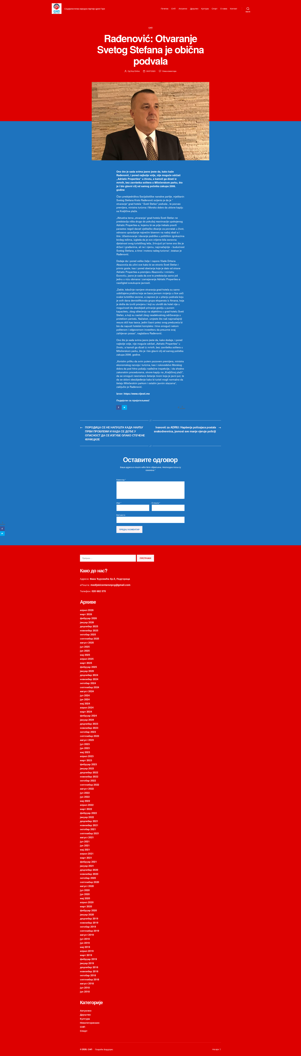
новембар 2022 (89, 776)
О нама (223, 8)
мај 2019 (85, 947)
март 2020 (86, 906)
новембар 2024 (89, 679)
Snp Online (135, 71)
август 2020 (87, 886)
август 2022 (87, 788)
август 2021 (87, 837)
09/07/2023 (150, 71)
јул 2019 (85, 938)
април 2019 (86, 951)
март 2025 (86, 663)
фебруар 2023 (88, 764)
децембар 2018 (89, 967)
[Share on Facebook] (118, 407)
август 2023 (87, 740)
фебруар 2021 (88, 861)
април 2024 (86, 707)
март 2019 (86, 955)
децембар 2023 (89, 723)
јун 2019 (85, 942)
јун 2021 (85, 845)
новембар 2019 (89, 922)
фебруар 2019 (88, 959)
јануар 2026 (87, 622)
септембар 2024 (89, 687)
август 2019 (87, 934)
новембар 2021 (89, 825)
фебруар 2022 (88, 813)
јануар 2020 (87, 914)
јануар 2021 (87, 865)
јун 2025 (85, 650)
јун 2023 (85, 748)
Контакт (233, 8)
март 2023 (86, 760)
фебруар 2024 (88, 715)
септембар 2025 (89, 638)
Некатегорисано (89, 1022)
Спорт (214, 8)
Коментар (121, 480)
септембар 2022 (89, 784)
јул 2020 (85, 890)
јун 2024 (85, 699)
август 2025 (87, 642)
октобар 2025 (88, 634)
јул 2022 (85, 792)
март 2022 (86, 809)
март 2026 (86, 614)
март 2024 (86, 711)
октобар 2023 (88, 731)
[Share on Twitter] (124, 407)
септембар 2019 (89, 930)
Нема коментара (169, 71)
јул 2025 (85, 646)
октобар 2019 (88, 926)
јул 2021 (85, 841)
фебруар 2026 (88, 618)
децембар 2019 (89, 918)
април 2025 (86, 658)
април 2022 (86, 805)
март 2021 (86, 857)
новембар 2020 (89, 874)
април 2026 (86, 610)
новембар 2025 (89, 630)
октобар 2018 (88, 975)
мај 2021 (85, 849)
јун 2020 (85, 894)
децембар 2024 (89, 675)
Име (118, 503)
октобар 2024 (88, 683)
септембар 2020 (89, 882)
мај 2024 (85, 703)
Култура (205, 8)
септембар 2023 (89, 736)
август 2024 (87, 691)
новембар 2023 (89, 727)
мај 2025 (85, 654)
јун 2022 (85, 796)
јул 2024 (85, 695)
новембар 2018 (89, 971)
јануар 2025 (87, 671)
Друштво (194, 8)
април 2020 (86, 902)
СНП (173, 8)
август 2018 (87, 983)
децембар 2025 (89, 626)
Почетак (164, 8)
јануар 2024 (87, 719)
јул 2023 (85, 744)
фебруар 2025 (88, 667)
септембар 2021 (89, 833)
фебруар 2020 (88, 910)
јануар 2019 (87, 963)
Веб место (120, 515)
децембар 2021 (89, 821)
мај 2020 (85, 898)
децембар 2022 (89, 772)
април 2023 (86, 756)
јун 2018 (85, 991)
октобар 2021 (88, 829)
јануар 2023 (87, 768)
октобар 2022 (88, 780)
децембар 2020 (89, 869)
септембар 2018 (89, 979)
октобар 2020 (88, 878)
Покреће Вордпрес (104, 1049)
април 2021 (86, 853)
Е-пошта (156, 503)
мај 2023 (85, 752)
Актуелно (183, 8)
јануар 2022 (87, 817)
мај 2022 (85, 801)
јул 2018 (85, 987)
